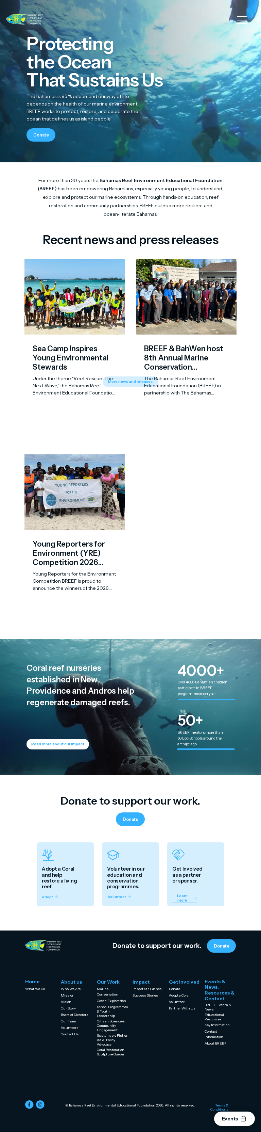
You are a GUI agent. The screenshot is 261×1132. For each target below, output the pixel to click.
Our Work (108, 982)
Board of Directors (74, 1015)
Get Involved (184, 982)
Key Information (217, 1025)
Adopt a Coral (179, 995)
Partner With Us (182, 1008)
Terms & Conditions (219, 1107)
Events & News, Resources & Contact (219, 990)
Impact (141, 982)
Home (32, 982)
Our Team (68, 1021)
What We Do (35, 989)
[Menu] (242, 20)
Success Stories (145, 995)
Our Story (68, 1008)
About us (71, 982)
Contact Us (70, 1034)
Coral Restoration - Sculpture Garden (112, 1052)
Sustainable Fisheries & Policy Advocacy (112, 1039)
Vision (66, 1002)
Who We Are (71, 989)
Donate (174, 989)
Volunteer (177, 1002)
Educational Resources (214, 1017)
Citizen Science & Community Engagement (111, 1025)
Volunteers (70, 1027)
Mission (67, 995)
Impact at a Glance (147, 989)
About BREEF (215, 1043)
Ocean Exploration (111, 1001)
